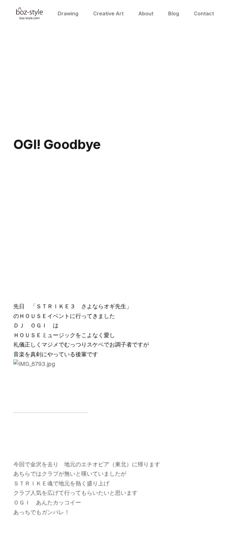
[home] (29, 13)
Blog (173, 13)
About (145, 13)
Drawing (68, 13)
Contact (204, 13)
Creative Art (108, 13)
